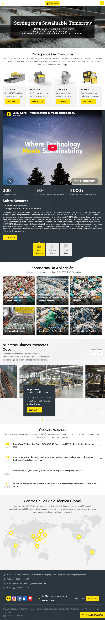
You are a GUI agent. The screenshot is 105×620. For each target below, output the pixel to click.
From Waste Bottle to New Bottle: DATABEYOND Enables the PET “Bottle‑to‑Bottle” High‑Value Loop (53, 445)
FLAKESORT (35, 89)
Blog (67, 609)
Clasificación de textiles (84, 331)
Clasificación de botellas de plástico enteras (52, 299)
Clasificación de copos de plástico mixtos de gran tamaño (85, 297)
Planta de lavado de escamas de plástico (15, 329)
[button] (46, 46)
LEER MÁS (11, 102)
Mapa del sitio (77, 609)
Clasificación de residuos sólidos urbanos (17, 299)
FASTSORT (10, 89)
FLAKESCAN (61, 89)
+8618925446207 (22, 579)
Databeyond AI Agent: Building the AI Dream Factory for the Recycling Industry (47, 470)
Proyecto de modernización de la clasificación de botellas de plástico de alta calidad (39, 391)
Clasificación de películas (51, 331)
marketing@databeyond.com (34, 583)
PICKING (85, 89)
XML (87, 609)
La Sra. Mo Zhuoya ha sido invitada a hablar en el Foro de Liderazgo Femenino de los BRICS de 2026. (54, 484)
